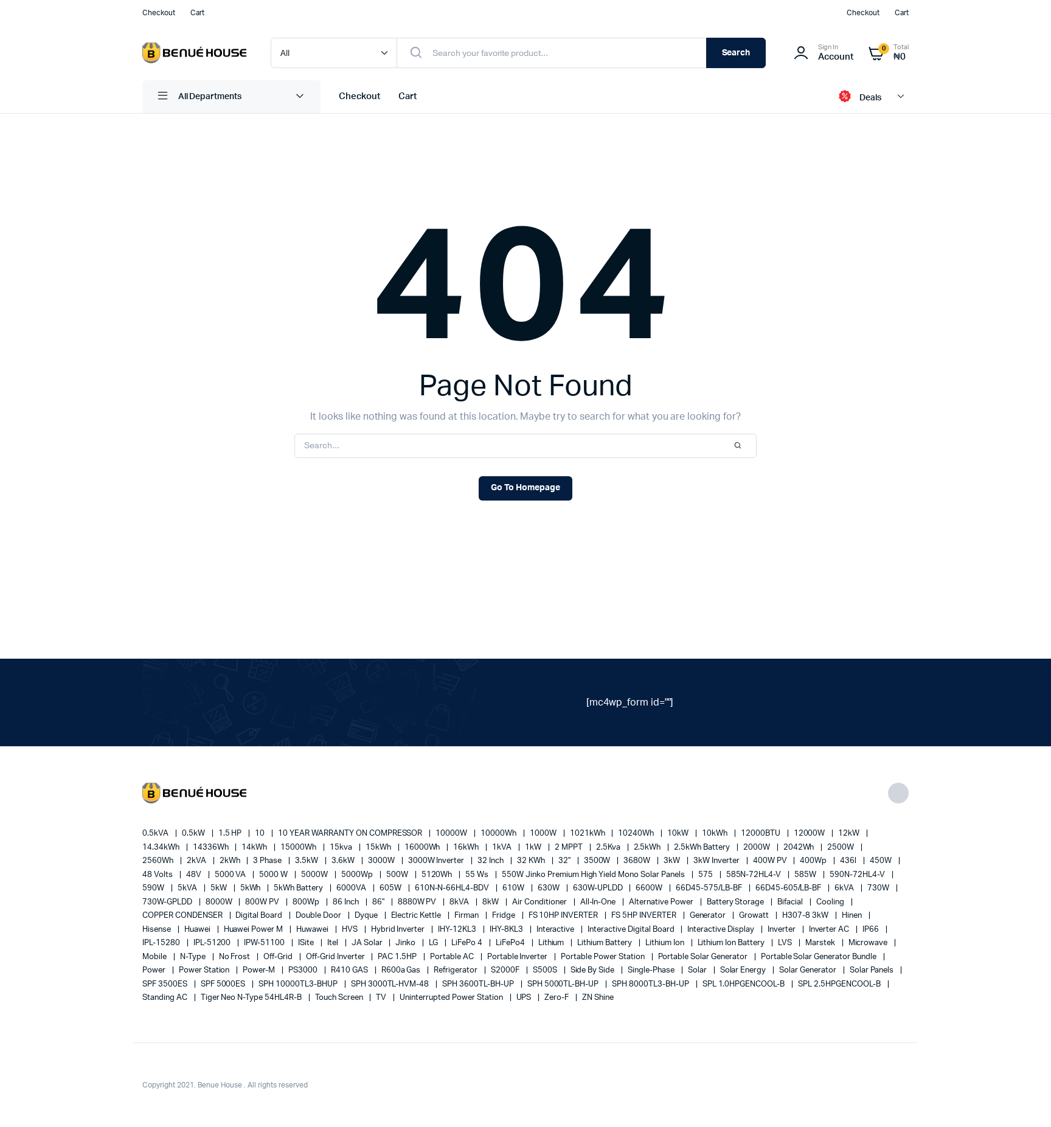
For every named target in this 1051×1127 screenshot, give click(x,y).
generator (709, 916)
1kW (534, 847)
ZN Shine (598, 998)
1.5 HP (231, 833)
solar (698, 970)
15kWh (379, 847)
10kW (678, 833)
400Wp (814, 861)
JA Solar (368, 943)
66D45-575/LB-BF (710, 888)
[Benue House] (194, 53)
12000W (810, 833)
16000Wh (423, 847)
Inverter (782, 930)
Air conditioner (540, 902)
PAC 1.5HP (398, 957)
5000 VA (231, 875)
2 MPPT (569, 847)
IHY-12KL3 (458, 930)
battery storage (736, 902)
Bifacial (791, 902)
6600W (650, 888)
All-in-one (599, 902)
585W (806, 875)
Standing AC (165, 998)
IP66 (871, 930)
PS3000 (303, 970)
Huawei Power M (254, 930)
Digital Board (259, 916)
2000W (757, 847)
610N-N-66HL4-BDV (453, 888)
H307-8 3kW (806, 916)
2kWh (231, 861)
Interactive (556, 930)
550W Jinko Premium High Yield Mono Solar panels (594, 875)
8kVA (460, 902)
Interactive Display (721, 930)
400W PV (771, 861)
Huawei (198, 930)
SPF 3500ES (165, 984)
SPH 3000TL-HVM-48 (391, 984)
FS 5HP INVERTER (644, 916)
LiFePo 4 (467, 943)
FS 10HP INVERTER (564, 916)
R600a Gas (402, 970)
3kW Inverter (717, 861)
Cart (197, 12)
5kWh (251, 888)
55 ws (477, 875)
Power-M (260, 970)
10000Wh (499, 833)
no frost (235, 957)
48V (194, 875)
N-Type (193, 957)
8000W (220, 902)
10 (260, 833)
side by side (594, 970)
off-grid (278, 957)
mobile (155, 957)
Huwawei (313, 930)
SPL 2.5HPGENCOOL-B (840, 984)
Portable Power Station (603, 957)
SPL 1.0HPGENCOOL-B (744, 984)
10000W (452, 833)
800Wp (307, 902)
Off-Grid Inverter (336, 957)
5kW (219, 888)
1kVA (502, 847)
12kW (849, 833)
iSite (307, 943)
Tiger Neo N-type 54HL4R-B (252, 998)
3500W (598, 861)
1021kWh (588, 833)
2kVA (197, 861)
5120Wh (437, 875)
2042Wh (799, 847)
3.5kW (307, 861)
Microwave (869, 943)
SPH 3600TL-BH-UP (479, 984)
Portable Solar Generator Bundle (819, 957)
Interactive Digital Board (632, 930)
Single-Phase (652, 970)
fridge (504, 916)
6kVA (845, 888)
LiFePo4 (511, 943)
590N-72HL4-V (858, 875)
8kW (491, 902)
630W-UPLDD (599, 888)
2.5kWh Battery (703, 847)
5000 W (274, 875)
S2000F (506, 970)
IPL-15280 (162, 943)
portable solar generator (703, 957)
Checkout (158, 12)
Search (736, 53)
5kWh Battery (299, 888)
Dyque (367, 916)
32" (565, 861)
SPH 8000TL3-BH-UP (651, 984)
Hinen (853, 916)
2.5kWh (648, 847)
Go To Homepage (525, 488)
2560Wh (158, 861)
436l (849, 861)
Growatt (755, 916)
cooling (831, 902)
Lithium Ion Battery (732, 943)
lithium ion (665, 943)
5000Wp (358, 875)
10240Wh (637, 833)
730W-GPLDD (168, 902)
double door (319, 916)
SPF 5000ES (224, 984)
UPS (524, 998)
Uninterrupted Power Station (452, 998)
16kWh (466, 847)
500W (398, 875)
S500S (546, 970)
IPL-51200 (213, 943)
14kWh (255, 847)
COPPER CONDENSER (183, 916)
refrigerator (456, 970)
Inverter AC (830, 930)
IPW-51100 (265, 943)
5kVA (188, 888)
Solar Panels (873, 970)
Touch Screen (340, 998)
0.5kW (194, 833)
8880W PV (418, 902)
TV (382, 998)
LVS (786, 943)
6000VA (352, 888)
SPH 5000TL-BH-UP (564, 984)
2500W (841, 847)
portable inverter (518, 957)
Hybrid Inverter (399, 930)
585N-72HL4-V (754, 875)
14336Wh (212, 847)
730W (879, 888)
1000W (544, 833)
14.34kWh (161, 847)
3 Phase (268, 861)
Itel (333, 943)
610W (514, 888)
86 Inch (347, 902)
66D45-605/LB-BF (789, 888)
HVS (350, 930)
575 (706, 875)
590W (154, 888)
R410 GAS (350, 970)
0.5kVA (156, 833)
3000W (382, 861)
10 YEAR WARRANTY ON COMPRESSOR (351, 833)
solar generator (808, 970)
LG (434, 943)
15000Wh (299, 847)
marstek (821, 943)
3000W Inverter (437, 861)
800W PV (263, 902)
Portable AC (453, 957)
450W (881, 861)
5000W (315, 875)
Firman (467, 916)
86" (379, 902)
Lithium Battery (605, 943)
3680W (637, 861)
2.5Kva (609, 847)
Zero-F (557, 998)
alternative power (662, 902)
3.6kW (343, 861)
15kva (342, 847)
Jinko (406, 943)
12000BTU (761, 833)
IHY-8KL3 (507, 930)
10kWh (715, 833)
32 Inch (491, 861)
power (154, 970)
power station (205, 970)
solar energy (744, 970)
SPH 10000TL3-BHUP (298, 984)
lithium (552, 943)
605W (391, 888)
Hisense (157, 930)
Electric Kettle (417, 916)
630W (549, 888)
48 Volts (158, 875)
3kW (673, 861)
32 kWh (532, 861)
